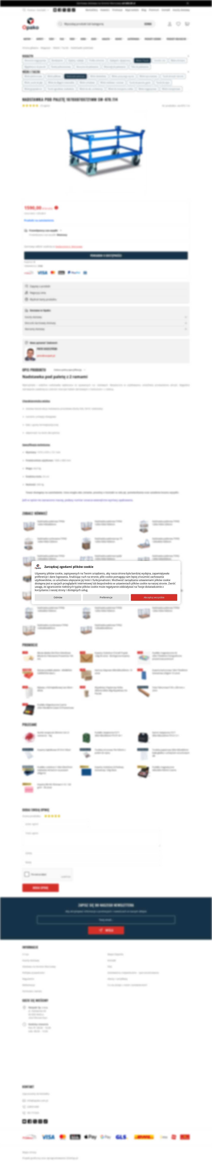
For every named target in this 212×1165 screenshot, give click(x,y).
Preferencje (106, 597)
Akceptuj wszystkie (154, 597)
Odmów (58, 597)
